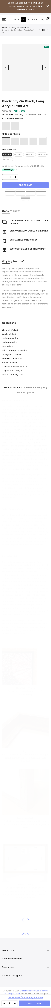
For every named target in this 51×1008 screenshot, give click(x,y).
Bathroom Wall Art (10, 338)
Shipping (19, 114)
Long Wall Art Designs (12, 370)
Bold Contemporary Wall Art (15, 350)
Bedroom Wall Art (10, 342)
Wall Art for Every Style (12, 374)
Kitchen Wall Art (9, 362)
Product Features (13, 387)
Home (4, 27)
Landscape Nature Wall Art (14, 366)
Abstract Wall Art (10, 330)
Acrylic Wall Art (9, 334)
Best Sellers (7, 346)
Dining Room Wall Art (20, 27)
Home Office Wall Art (12, 358)
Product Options (25, 393)
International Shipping (35, 387)
